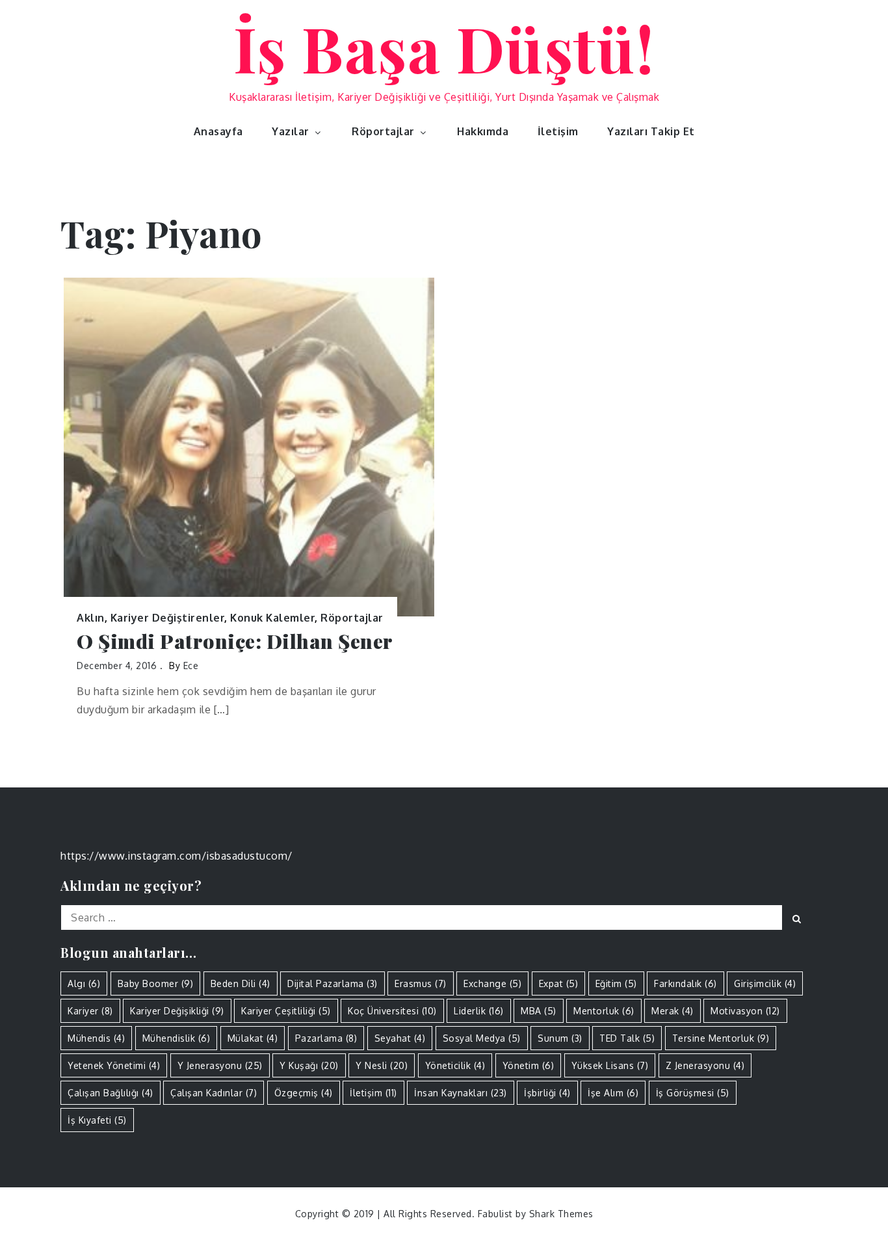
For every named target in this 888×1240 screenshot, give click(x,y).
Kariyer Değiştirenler (168, 617)
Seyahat (400, 1038)
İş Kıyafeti (97, 1120)
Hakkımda (482, 131)
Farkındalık (685, 983)
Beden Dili (240, 983)
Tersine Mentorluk (721, 1038)
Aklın (91, 617)
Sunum (560, 1038)
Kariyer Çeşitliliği (286, 1010)
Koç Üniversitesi (392, 1010)
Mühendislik (176, 1038)
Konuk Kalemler (272, 617)
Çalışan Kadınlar (213, 1092)
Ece (191, 665)
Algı (84, 983)
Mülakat (253, 1038)
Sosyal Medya (482, 1038)
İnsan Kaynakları (460, 1092)
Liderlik (479, 1010)
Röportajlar (383, 131)
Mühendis (96, 1038)
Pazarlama (326, 1038)
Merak (672, 1010)
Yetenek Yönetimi (114, 1065)
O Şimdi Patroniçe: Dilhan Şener (235, 641)
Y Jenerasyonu (220, 1065)
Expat (559, 983)
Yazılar (290, 131)
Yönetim (529, 1065)
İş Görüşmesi (692, 1092)
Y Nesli (382, 1065)
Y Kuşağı (309, 1065)
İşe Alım (613, 1092)
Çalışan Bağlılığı (110, 1092)
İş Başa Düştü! (444, 47)
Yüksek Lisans (610, 1065)
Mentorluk (603, 1010)
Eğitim (616, 983)
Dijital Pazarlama (332, 983)
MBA (538, 1010)
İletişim (558, 131)
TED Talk (627, 1038)
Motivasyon (745, 1010)
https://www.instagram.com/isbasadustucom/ (176, 855)
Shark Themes (561, 1213)
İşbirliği (547, 1092)
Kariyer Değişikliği (177, 1010)
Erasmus (421, 983)
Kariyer (90, 1010)
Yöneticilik (455, 1065)
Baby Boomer (156, 983)
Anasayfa (218, 131)
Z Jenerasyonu (705, 1065)
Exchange (492, 983)
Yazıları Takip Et (651, 131)
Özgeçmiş (303, 1092)
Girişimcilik (765, 983)
